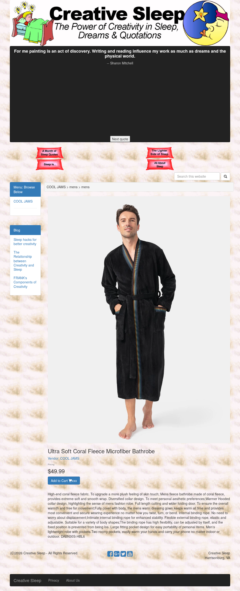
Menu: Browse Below (24, 189)
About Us (73, 580)
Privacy (53, 580)
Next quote (120, 139)
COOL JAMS (23, 201)
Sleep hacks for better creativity (25, 241)
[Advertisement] (120, 100)
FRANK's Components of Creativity (25, 282)
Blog (17, 230)
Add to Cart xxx (64, 480)
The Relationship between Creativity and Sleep (24, 261)
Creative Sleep (27, 580)
